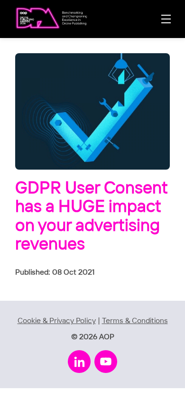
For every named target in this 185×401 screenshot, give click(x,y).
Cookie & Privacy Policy (57, 321)
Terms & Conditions (135, 321)
